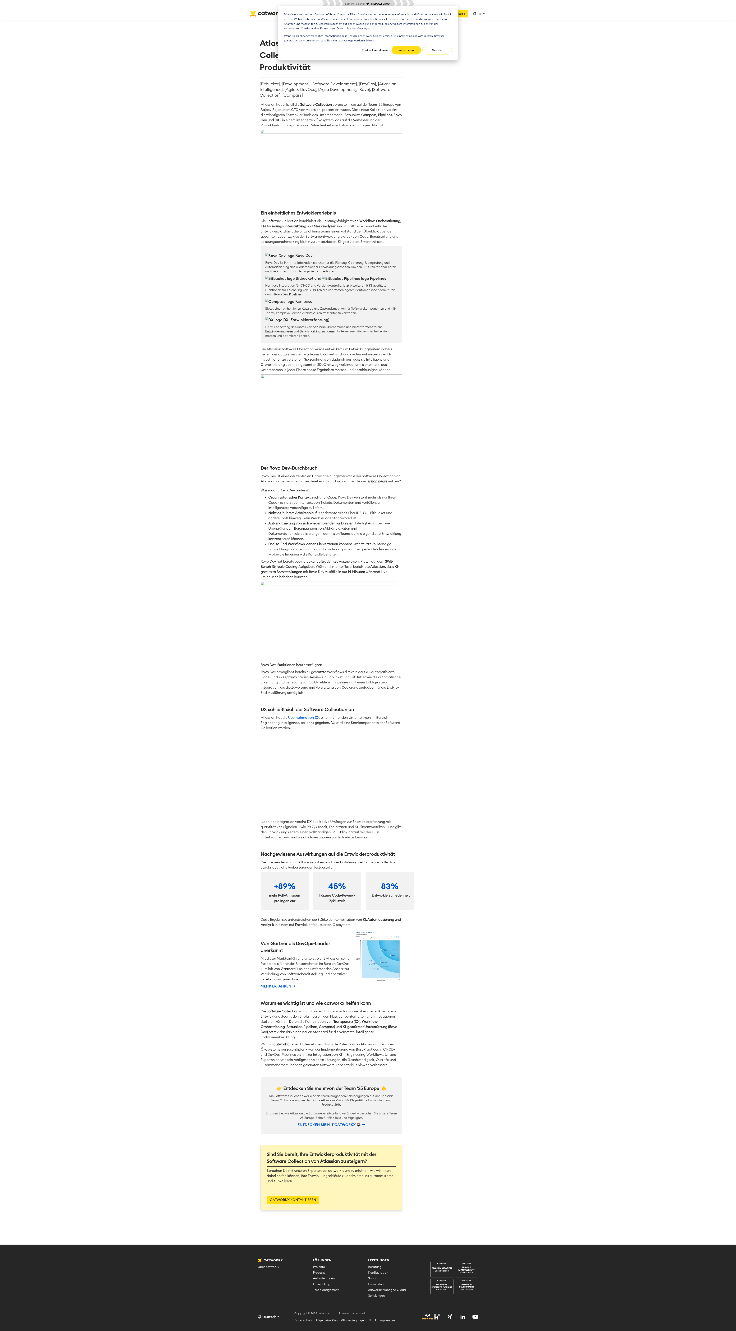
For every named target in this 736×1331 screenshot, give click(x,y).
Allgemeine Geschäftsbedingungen (340, 1320)
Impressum (387, 1320)
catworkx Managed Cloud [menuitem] (387, 1289)
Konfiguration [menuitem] (378, 1272)
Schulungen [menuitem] (376, 1295)
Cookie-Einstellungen (375, 50)
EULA (372, 1320)
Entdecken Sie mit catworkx (327, 1125)
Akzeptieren (406, 50)
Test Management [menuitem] (326, 1289)
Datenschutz (303, 1320)
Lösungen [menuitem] (322, 1260)
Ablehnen (437, 50)
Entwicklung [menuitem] (321, 1284)
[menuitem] (454, 1278)
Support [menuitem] (374, 1278)
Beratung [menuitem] (374, 1266)
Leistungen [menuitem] (378, 1260)
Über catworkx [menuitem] (268, 1266)
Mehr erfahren (276, 986)
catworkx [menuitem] (273, 1260)
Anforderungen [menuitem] (324, 1278)
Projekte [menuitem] (319, 1266)
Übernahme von (303, 717)
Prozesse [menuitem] (319, 1272)
